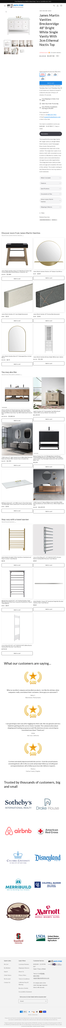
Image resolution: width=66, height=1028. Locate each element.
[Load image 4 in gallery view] (29, 43)
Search (6, 971)
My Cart (6, 964)
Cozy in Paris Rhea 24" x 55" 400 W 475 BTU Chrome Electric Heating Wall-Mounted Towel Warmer (47, 558)
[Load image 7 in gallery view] (22, 51)
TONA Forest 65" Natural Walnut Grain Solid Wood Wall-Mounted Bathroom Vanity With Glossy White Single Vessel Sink (48, 504)
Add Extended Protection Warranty (49, 71)
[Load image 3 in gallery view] (22, 43)
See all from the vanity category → (12, 374)
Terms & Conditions (24, 979)
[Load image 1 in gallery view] (7, 43)
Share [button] (42, 213)
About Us (21, 971)
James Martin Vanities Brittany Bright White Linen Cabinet (48, 357)
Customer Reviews (24, 964)
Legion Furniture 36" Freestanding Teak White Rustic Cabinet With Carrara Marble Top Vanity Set (46, 412)
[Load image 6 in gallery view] (15, 51)
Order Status (7, 975)
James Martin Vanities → (45, 219)
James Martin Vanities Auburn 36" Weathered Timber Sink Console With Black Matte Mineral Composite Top (17, 271)
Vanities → (54, 219)
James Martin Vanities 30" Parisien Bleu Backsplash (46, 314)
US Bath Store (35, 1014)
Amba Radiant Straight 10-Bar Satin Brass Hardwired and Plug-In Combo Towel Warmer (16, 558)
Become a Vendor (23, 988)
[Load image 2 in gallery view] (15, 43)
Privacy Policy (22, 975)
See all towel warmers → (9, 521)
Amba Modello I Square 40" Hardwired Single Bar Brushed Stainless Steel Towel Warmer (48, 602)
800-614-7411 (52, 114)
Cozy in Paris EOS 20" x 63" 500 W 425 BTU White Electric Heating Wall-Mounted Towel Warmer (17, 646)
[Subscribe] (45, 1001)
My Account (7, 979)
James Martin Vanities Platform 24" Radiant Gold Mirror (47, 271)
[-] (42, 75)
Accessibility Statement (25, 991)
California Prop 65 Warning (23, 983)
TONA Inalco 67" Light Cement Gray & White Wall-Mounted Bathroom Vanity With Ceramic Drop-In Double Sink (17, 458)
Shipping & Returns (24, 968)
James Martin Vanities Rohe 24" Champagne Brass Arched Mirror (16, 357)
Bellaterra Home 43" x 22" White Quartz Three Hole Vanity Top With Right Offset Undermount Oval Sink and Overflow (17, 503)
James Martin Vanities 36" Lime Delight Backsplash (15, 314)
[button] (5, 5)
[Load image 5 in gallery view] (7, 51)
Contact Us (7, 982)
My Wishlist (7, 968)
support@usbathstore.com (52, 117)
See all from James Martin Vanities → (13, 235)
